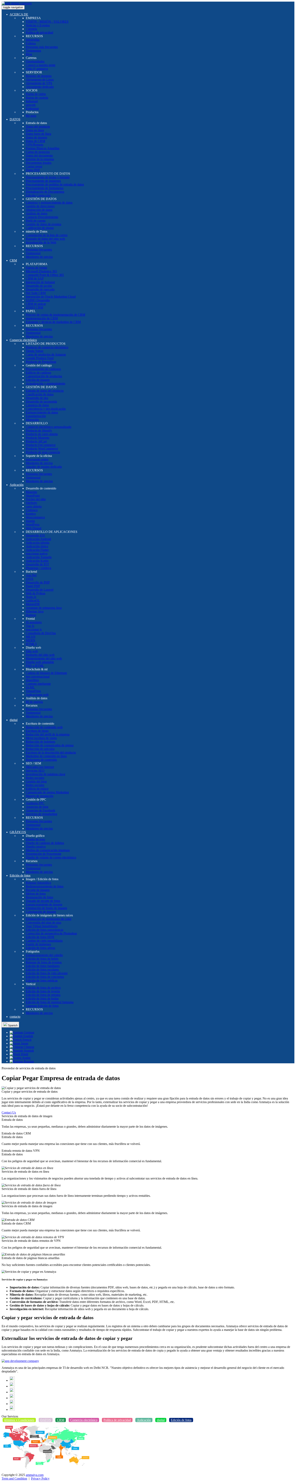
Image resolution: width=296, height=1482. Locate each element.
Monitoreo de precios (39, 256)
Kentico (31, 513)
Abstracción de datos (39, 209)
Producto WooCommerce (42, 448)
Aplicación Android (38, 539)
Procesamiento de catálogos (43, 369)
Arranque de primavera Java (44, 607)
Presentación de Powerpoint (43, 853)
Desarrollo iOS (35, 535)
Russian (28, 1061)
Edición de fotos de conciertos (45, 976)
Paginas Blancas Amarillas (42, 148)
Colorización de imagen (41, 911)
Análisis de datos (36, 213)
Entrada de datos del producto (45, 390)
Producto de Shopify (39, 430)
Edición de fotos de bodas (42, 998)
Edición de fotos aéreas (40, 948)
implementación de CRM (42, 318)
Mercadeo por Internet (40, 767)
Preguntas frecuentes (39, 249)
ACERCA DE (19, 14)
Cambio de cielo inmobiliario (44, 940)
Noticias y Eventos (38, 25)
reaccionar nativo (37, 553)
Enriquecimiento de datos (42, 412)
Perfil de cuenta (36, 220)
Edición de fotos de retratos (43, 995)
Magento (31, 492)
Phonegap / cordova (38, 568)
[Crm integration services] (20, 1361)
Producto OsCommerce (41, 445)
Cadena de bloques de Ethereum (46, 673)
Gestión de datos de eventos (43, 224)
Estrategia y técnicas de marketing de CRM (53, 322)
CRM (13, 260)
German (28, 1032)
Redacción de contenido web (44, 727)
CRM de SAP (35, 278)
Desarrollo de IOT (37, 564)
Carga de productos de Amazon (46, 354)
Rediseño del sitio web (40, 654)
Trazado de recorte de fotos (43, 901)
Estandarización (36, 416)
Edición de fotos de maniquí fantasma (49, 1002)
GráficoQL (33, 600)
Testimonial (33, 253)
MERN (30, 640)
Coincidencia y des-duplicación (46, 408)
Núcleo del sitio (36, 499)
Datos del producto (38, 126)
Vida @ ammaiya (37, 68)
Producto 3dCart (36, 441)
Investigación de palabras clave (45, 774)
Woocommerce (35, 517)
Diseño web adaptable (40, 662)
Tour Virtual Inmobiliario (42, 926)
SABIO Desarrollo (38, 300)
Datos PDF (33, 170)
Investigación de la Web (41, 242)
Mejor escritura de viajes (41, 738)
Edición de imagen (38, 380)
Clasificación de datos (40, 394)
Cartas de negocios (38, 152)
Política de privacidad (39, 32)
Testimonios (33, 50)
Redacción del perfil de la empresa (47, 734)
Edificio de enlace (37, 788)
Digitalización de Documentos (45, 191)
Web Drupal (33, 528)
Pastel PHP (33, 586)
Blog (29, 54)
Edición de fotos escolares (42, 969)
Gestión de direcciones (40, 206)
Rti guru (31, 115)
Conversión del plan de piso (43, 922)
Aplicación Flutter (37, 550)
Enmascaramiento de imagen (44, 904)
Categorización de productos (44, 376)
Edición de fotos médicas (42, 980)
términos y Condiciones (19, 1420)
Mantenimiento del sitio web (44, 658)
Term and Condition (14, 1478)
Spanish (12, 1025)
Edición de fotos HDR (40, 937)
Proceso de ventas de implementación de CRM (55, 314)
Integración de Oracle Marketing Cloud (51, 296)
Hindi (24, 1054)
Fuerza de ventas (36, 267)
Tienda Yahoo (34, 351)
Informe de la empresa (40, 159)
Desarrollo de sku (37, 398)
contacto (15, 1016)
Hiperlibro (32, 680)
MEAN (30, 636)
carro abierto (34, 506)
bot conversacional (38, 676)
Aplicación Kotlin (37, 560)
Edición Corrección (38, 195)
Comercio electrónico (23, 340)
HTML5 (31, 644)
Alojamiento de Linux (40, 79)
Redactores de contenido (41, 759)
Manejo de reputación (39, 796)
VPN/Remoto (34, 144)
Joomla (30, 521)
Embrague (32, 108)
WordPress (32, 524)
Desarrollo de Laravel (39, 589)
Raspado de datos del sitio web (45, 238)
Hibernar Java (34, 611)
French (26, 1039)
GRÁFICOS (18, 832)
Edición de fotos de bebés (42, 958)
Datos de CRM (35, 141)
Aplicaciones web (37, 694)
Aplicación (17, 484)
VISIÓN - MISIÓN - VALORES (47, 21)
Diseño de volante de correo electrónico (51, 857)
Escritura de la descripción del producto (51, 752)
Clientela (31, 29)
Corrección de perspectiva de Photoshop (51, 933)
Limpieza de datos (37, 405)
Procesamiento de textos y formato (47, 177)
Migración (32, 419)
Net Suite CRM (36, 293)
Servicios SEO (35, 770)
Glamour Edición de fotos (42, 1005)
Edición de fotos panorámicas (44, 929)
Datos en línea (35, 130)
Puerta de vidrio (36, 94)
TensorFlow (33, 691)
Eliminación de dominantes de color (48, 919)
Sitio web (32, 651)
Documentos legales (38, 162)
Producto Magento (37, 437)
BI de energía (34, 702)
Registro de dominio (39, 76)
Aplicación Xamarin (39, 557)
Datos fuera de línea (38, 133)
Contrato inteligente (38, 683)
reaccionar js (34, 629)
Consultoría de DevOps (41, 633)
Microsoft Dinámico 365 (41, 271)
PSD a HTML (35, 665)
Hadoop (31, 615)
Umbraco (32, 510)
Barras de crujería (37, 97)
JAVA (29, 578)
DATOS (15, 119)
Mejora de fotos (36, 893)
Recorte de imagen (38, 890)
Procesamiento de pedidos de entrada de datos (55, 184)
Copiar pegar (34, 166)
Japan (24, 1043)
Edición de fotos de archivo (43, 987)
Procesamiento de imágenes (43, 181)
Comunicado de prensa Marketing (47, 792)
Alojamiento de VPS (39, 83)
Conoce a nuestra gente (40, 65)
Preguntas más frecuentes (42, 47)
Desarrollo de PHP (38, 582)
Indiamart (32, 101)
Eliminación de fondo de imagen (46, 908)
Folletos (31, 43)
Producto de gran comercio (43, 452)
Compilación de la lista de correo (46, 235)
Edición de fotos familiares (43, 966)
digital (14, 720)
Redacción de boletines (40, 741)
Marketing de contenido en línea (46, 756)
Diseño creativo (36, 846)
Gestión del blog (36, 781)
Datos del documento (39, 155)
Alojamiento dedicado (40, 86)
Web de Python (35, 593)
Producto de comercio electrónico (47, 347)
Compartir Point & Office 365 (45, 275)
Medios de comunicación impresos (48, 850)
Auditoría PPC (35, 803)
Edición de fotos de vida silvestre (47, 973)
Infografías (32, 39)
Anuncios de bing (37, 806)
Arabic (26, 1057)
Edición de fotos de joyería (43, 991)
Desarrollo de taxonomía (41, 401)
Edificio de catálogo (38, 372)
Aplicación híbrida (37, 542)
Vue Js (30, 626)
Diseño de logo (35, 839)
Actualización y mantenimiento (45, 383)
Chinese (28, 1047)
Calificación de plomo (40, 228)
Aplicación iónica (37, 546)
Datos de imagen (36, 137)
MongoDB (33, 604)
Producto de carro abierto (42, 434)
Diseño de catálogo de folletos (45, 843)
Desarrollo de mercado (40, 289)
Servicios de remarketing (41, 814)
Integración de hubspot (40, 282)
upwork (31, 105)
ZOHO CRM (34, 307)
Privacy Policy (40, 1478)
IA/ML (30, 687)
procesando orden (37, 459)
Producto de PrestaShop (41, 361)
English (28, 1036)
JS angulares (34, 622)
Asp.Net (31, 575)
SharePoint (33, 495)
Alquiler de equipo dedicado (44, 466)
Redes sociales (35, 777)
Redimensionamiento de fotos (44, 886)
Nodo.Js (31, 597)
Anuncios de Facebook (40, 810)
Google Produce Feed (40, 358)
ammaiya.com (34, 1475)
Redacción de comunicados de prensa (49, 745)
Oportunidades (35, 61)
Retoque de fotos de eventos (44, 962)
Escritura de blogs (37, 730)
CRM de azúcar (36, 304)
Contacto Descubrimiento (42, 217)
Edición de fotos (20, 875)
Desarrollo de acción (39, 285)
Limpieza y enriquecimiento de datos (49, 202)
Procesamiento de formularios (44, 188)
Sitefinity (31, 503)
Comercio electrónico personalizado (48, 427)
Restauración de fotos (39, 897)
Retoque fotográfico (38, 882)
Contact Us (9, 1112)
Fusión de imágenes (38, 944)
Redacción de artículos (40, 749)
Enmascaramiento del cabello (44, 955)
